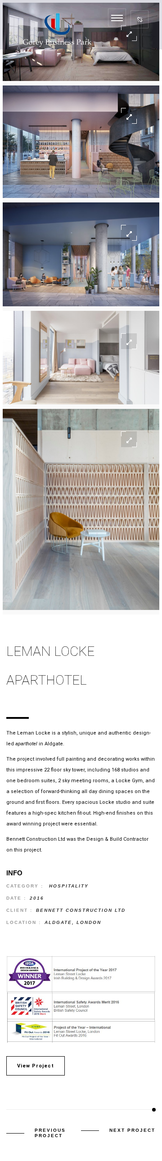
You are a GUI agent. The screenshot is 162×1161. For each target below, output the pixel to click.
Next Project (132, 1130)
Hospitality (69, 885)
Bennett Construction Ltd (81, 910)
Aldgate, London (73, 922)
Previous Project (50, 1133)
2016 (37, 898)
